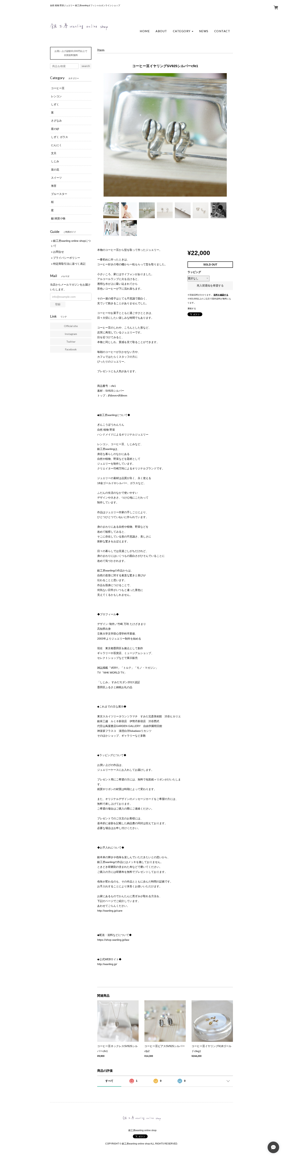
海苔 (53, 185)
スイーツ (56, 177)
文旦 (53, 153)
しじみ (55, 161)
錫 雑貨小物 (58, 218)
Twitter (70, 341)
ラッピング (194, 272)
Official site (71, 326)
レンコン (56, 96)
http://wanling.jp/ (107, 964)
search (86, 66)
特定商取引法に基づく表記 (69, 263)
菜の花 (55, 169)
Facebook (71, 349)
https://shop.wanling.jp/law (113, 939)
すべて (109, 1080)
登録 (57, 304)
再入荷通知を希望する (210, 285)
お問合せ (58, 251)
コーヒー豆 (57, 88)
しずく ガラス (59, 137)
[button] (183, 31)
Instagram (71, 334)
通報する (192, 308)
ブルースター (59, 193)
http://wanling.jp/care (109, 910)
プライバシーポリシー (66, 257)
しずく (55, 104)
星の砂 (55, 128)
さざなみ (56, 120)
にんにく (56, 145)
